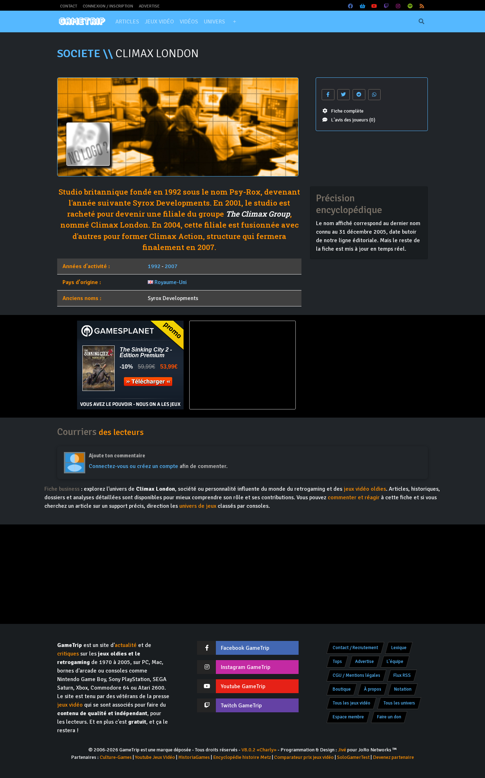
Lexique (399, 648)
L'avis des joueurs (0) (353, 120)
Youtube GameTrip (243, 686)
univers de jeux (197, 506)
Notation (403, 689)
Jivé (342, 750)
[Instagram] (398, 6)
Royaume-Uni (170, 282)
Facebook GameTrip (245, 648)
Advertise (149, 6)
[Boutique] (362, 6)
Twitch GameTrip (241, 705)
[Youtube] (375, 6)
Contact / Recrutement (355, 648)
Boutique (342, 689)
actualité (126, 645)
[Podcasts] (410, 6)
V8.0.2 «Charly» (259, 750)
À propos (372, 689)
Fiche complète (347, 111)
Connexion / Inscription (108, 6)
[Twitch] (386, 6)
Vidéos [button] (189, 21)
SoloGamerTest (353, 757)
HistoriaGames (194, 757)
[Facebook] (351, 6)
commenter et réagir (354, 497)
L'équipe (395, 661)
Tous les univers (399, 703)
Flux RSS (402, 675)
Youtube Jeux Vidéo (155, 757)
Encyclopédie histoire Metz (242, 757)
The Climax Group (258, 214)
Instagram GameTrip (245, 667)
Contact (68, 6)
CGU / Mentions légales (356, 675)
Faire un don (389, 717)
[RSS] (422, 6)
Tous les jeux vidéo (351, 703)
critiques (68, 653)
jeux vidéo (70, 704)
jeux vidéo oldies (365, 489)
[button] (234, 22)
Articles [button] (127, 21)
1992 (154, 266)
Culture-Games (116, 757)
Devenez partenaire (393, 757)
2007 (171, 266)
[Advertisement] (354, 365)
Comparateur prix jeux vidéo (304, 757)
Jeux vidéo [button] (159, 21)
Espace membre (348, 717)
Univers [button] (214, 21)
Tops (337, 661)
